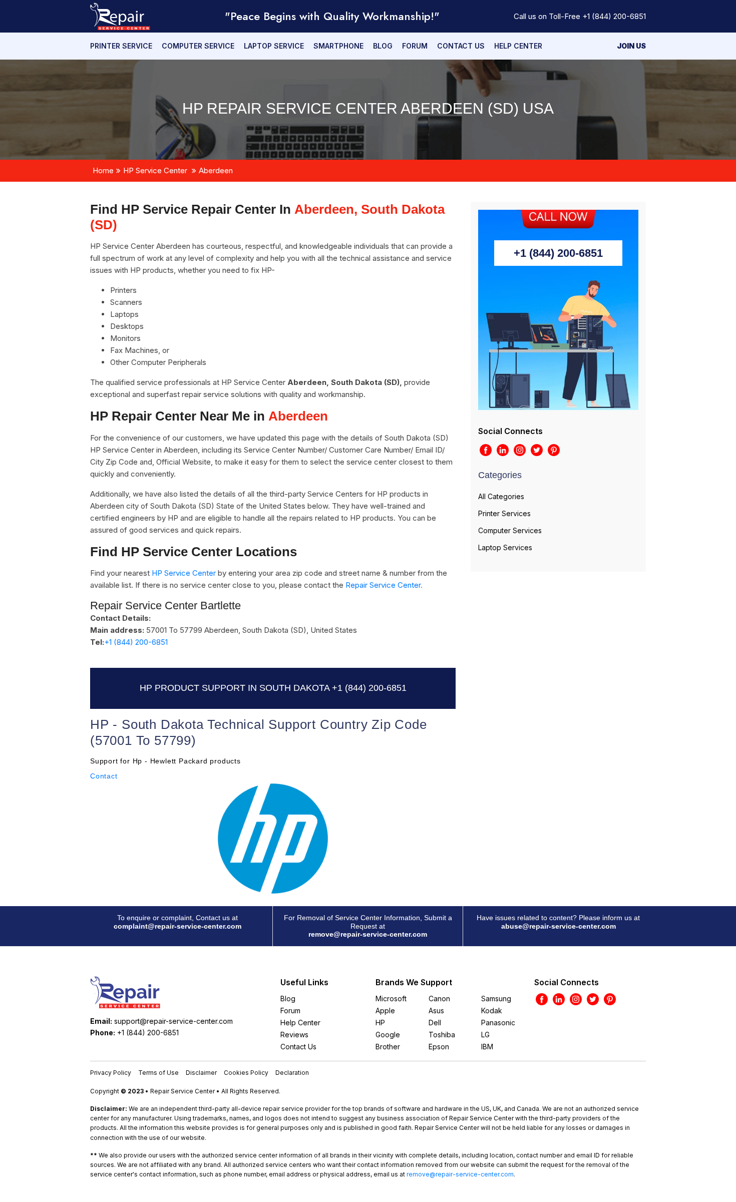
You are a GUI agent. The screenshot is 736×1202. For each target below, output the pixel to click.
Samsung (496, 998)
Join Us (631, 46)
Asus (436, 1010)
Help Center (518, 46)
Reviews (294, 1034)
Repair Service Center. (384, 585)
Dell (435, 1022)
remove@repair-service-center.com (367, 934)
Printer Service (121, 46)
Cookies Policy (246, 1072)
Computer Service (198, 46)
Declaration (292, 1072)
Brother (388, 1046)
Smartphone (338, 46)
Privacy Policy (110, 1072)
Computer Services (510, 530)
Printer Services (504, 513)
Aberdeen (216, 170)
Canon (439, 998)
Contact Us (461, 46)
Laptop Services (505, 547)
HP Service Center (155, 170)
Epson (439, 1046)
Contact (104, 776)
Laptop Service (274, 46)
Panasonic (498, 1022)
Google (388, 1034)
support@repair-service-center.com (173, 1021)
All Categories (501, 496)
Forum (415, 46)
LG (485, 1034)
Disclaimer (201, 1072)
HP (380, 1022)
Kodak (491, 1010)
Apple (385, 1010)
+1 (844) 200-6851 (614, 16)
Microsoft (391, 998)
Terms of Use (158, 1072)
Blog (383, 46)
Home (103, 170)
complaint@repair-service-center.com (177, 926)
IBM (487, 1046)
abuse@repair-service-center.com (558, 926)
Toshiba (442, 1034)
